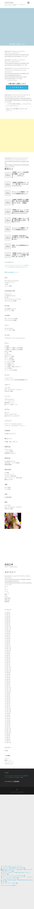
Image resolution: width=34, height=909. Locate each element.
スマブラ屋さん (9, 368)
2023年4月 (7, 681)
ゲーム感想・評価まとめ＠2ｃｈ (13, 366)
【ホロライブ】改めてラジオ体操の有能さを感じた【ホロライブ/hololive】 (15, 873)
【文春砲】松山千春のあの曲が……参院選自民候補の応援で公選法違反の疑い (17, 880)
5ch (6, 588)
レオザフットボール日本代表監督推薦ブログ (16, 379)
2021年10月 (8, 712)
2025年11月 (8, 628)
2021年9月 (7, 713)
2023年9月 (7, 672)
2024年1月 (7, 666)
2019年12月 (8, 742)
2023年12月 (8, 667)
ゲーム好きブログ (9, 363)
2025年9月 (7, 631)
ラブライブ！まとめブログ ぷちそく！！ (16, 425)
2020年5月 (7, 741)
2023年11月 (8, 669)
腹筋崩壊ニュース (9, 402)
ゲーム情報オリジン (10, 365)
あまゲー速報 (8, 351)
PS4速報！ (7, 346)
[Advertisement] (17, 25)
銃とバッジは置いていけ (11, 404)
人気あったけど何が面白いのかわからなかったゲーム (17, 109)
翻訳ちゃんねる (9, 479)
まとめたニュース (9, 282)
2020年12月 (8, 729)
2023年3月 (7, 683)
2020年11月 (8, 730)
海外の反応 (7, 598)
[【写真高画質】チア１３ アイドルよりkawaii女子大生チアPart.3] (13, 513)
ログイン (7, 758)
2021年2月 (7, 725)
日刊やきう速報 (9, 391)
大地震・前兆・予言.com (11, 441)
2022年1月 (7, 706)
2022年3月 (7, 703)
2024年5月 (7, 659)
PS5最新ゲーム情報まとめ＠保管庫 (14, 348)
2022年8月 (7, 695)
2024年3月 (7, 662)
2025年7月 (7, 635)
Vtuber (6, 596)
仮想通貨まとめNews (10, 453)
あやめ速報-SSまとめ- (10, 309)
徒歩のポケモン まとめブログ (12, 416)
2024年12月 (8, 647)
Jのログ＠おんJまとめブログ (12, 281)
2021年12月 (8, 708)
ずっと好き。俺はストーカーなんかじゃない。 (13, 866)
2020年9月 (7, 734)
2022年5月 (7, 700)
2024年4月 (7, 660)
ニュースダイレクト (10, 401)
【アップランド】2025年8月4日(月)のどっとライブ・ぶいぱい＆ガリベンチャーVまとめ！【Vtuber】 (16, 877)
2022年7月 (7, 696)
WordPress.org (8, 763)
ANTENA (9, 2)
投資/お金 (7, 600)
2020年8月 (7, 735)
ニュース (7, 593)
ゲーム (6, 591)
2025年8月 (7, 633)
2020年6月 (7, 739)
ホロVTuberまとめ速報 (10, 301)
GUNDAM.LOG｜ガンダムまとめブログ (15, 338)
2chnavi (7, 265)
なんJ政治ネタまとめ (10, 295)
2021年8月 (7, 715)
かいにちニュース (9, 474)
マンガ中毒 (7, 489)
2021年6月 (7, 718)
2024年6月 (7, 657)
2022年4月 (7, 701)
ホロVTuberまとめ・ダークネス (13, 299)
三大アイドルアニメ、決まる (9, 883)
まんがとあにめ (9, 328)
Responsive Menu (28, 2)
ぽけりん (7, 412)
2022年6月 (7, 698)
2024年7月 (7, 655)
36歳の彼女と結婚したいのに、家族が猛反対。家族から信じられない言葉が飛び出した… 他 (16, 870)
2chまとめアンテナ (19, 265)
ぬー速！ (7, 297)
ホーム (6, 586)
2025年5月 (7, 638)
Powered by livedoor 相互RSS (8, 885)
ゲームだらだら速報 (10, 361)
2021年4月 (7, 722)
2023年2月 (7, 684)
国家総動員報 (8, 464)
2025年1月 (7, 645)
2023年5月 (7, 679)
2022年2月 (7, 705)
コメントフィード (9, 762)
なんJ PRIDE (8, 388)
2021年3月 (7, 724)
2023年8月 (7, 674)
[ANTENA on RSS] (17, 789)
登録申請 (7, 601)
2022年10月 (8, 691)
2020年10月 (8, 732)
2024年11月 (8, 648)
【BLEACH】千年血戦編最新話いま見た (11, 868)
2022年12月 (8, 688)
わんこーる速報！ (9, 358)
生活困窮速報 (8, 497)
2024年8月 (7, 654)
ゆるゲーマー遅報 (9, 356)
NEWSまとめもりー (10, 399)
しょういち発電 (9, 451)
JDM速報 (7, 472)
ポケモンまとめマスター (11, 414)
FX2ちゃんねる (8, 449)
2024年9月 (7, 652)
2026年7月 (7, 614)
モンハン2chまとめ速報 (11, 370)
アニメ (6, 589)
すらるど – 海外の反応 (10, 476)
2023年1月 (7, 686)
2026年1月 (7, 625)
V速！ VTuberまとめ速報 (11, 318)
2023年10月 (8, 671)
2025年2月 (7, 643)
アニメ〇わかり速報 (10, 330)
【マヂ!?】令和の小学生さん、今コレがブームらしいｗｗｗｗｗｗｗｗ (18, 104)
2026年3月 (7, 621)
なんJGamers (8, 354)
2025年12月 (8, 626)
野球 (6, 595)
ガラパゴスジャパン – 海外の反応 (13, 477)
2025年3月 (7, 642)
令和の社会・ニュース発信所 (12, 463)
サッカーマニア (9, 378)
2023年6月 (7, 677)
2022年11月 (8, 689)
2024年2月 (7, 664)
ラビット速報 (8, 286)
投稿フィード (8, 760)
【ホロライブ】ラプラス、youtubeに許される (13, 875)
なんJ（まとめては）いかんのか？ (13, 389)
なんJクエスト (8, 294)
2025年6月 (7, 637)
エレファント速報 (9, 310)
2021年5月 (7, 720)
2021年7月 (7, 717)
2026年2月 (7, 623)
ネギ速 (6, 284)
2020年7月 (7, 737)
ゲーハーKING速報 (9, 360)
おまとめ (11, 265)
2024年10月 (8, 650)
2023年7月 (7, 676)
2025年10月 (8, 630)
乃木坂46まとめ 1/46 (10, 433)
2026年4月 (7, 619)
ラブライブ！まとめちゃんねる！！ (14, 424)
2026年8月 (7, 613)
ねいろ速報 (7, 487)
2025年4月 (7, 640)
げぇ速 (6, 353)
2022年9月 (7, 693)
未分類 (6, 750)
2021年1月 (7, 727)
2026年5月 (7, 618)
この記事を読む (17, 87)
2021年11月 (8, 710)
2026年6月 (7, 616)
